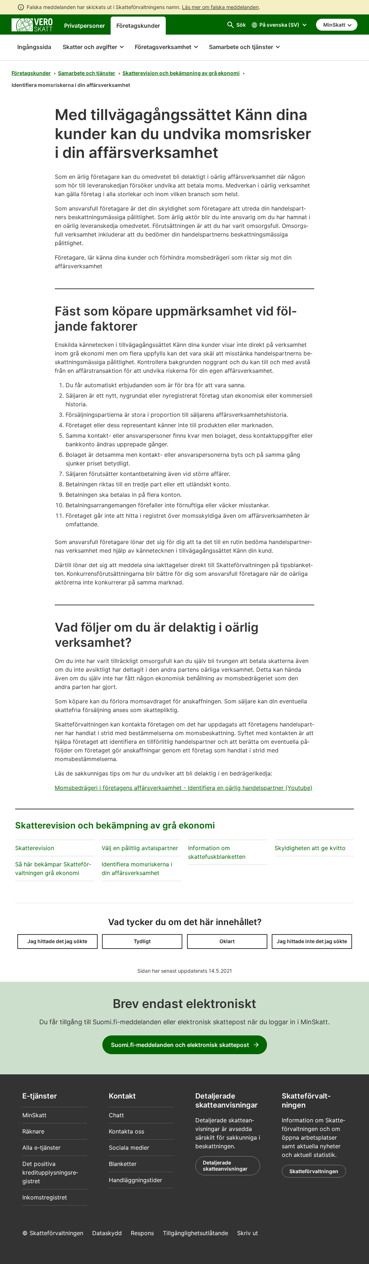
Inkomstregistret (44, 1197)
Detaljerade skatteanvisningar (225, 1165)
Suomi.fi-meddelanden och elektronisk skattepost (180, 1044)
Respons (142, 1233)
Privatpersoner (84, 25)
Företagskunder (138, 25)
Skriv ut (247, 1233)
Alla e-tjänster (41, 1147)
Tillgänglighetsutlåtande (195, 1233)
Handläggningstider (135, 1180)
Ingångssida (31, 46)
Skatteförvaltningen (313, 1171)
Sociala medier (129, 1147)
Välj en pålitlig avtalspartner (140, 848)
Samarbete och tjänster (86, 73)
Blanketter (123, 1163)
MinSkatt (34, 1115)
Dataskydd (107, 1233)
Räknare (33, 1131)
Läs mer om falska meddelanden (220, 7)
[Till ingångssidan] (32, 24)
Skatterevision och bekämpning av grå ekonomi (181, 73)
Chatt (116, 1115)
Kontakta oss (126, 1131)
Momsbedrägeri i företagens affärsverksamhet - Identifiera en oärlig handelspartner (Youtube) (183, 787)
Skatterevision (34, 848)
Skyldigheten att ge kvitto (310, 848)
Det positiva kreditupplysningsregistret (50, 1172)
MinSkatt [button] (334, 25)
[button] (93, 48)
